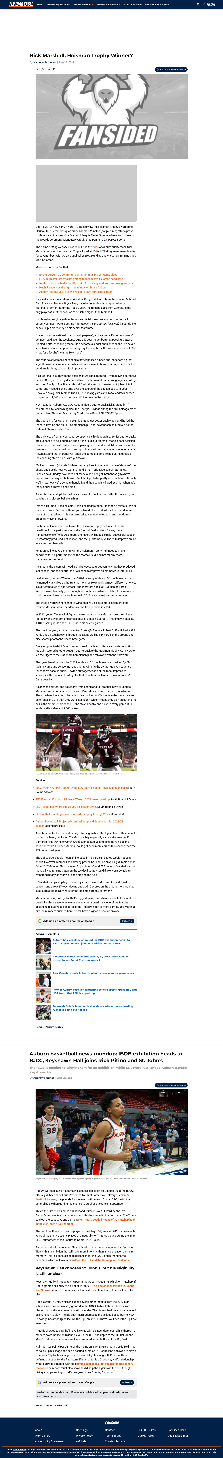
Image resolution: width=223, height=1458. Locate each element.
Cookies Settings (115, 1441)
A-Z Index (82, 1441)
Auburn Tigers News (58, 4)
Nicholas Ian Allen (45, 62)
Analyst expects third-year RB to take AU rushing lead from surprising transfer (86, 283)
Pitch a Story (42, 1435)
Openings (82, 1430)
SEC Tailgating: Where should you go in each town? (66, 806)
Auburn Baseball (132, 4)
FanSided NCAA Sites (157, 4)
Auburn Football (55, 1027)
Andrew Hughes (43, 1077)
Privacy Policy (84, 1435)
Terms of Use (113, 1435)
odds (96, 247)
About (40, 4)
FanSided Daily (177, 1430)
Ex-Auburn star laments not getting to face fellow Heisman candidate (81, 278)
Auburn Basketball (56, 1405)
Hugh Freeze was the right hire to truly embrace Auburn (73, 287)
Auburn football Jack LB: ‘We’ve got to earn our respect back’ (76, 291)
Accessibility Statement (49, 1441)
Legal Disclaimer (178, 1435)
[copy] (54, 69)
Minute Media (19, 1449)
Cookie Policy (146, 1435)
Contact (110, 1430)
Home (39, 1027)
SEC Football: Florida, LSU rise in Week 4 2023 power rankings (73, 799)
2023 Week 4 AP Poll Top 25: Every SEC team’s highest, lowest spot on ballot (82, 787)
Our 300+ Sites (147, 1430)
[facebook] (204, 4)
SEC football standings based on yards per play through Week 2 (74, 814)
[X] (198, 4)
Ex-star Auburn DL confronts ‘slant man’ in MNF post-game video (78, 274)
